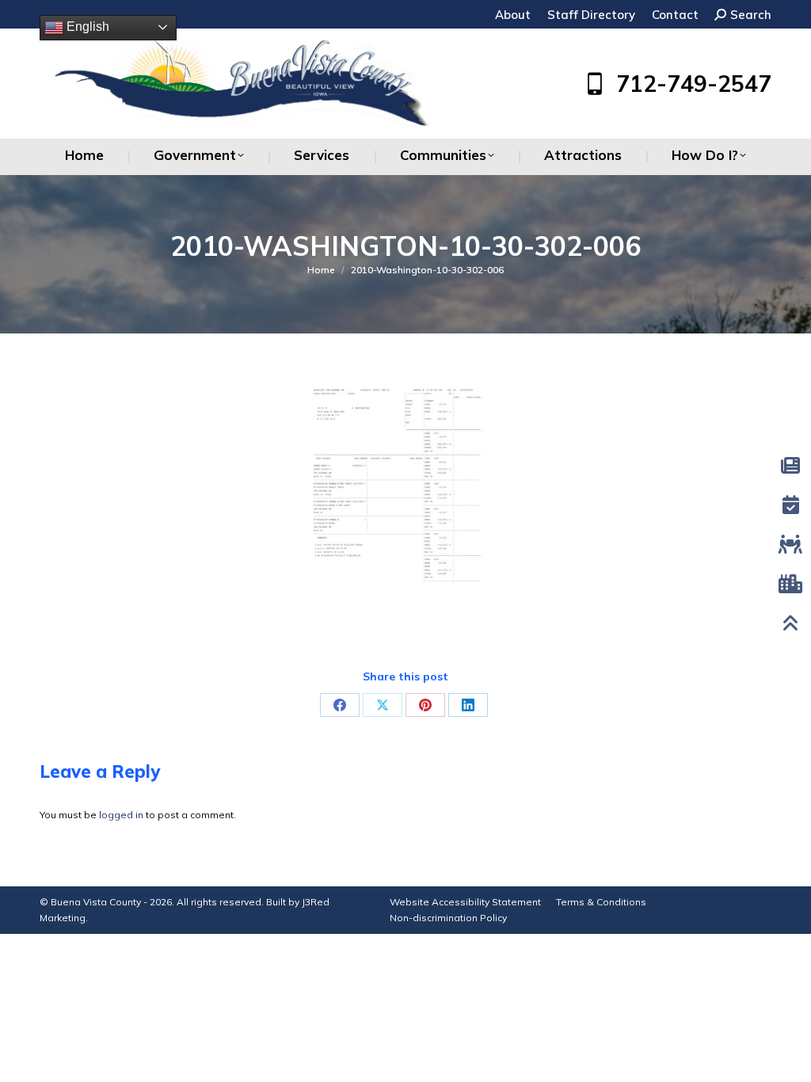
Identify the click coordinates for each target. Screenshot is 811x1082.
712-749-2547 (693, 84)
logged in (121, 815)
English (86, 26)
